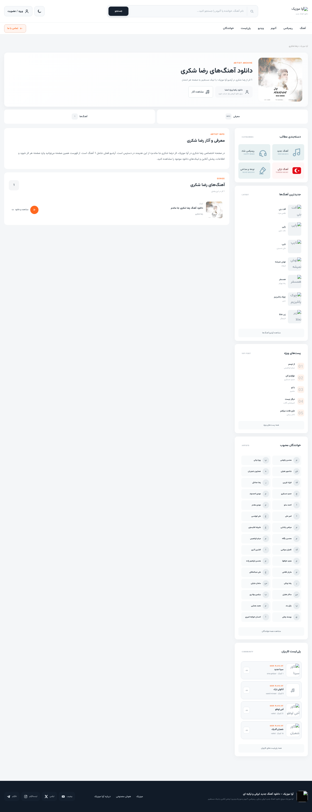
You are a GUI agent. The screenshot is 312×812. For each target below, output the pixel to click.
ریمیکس (288, 28)
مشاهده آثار (198, 92)
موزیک (139, 796)
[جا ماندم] (214, 210)
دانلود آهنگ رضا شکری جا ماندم (187, 208)
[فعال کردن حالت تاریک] (39, 11)
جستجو (118, 11)
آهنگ (303, 28)
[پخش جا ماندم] (34, 210)
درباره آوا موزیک (102, 796)
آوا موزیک (304, 46)
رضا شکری (199, 214)
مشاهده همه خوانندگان (271, 631)
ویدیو (261, 28)
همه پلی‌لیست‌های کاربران (271, 748)
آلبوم (273, 28)
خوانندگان (228, 28)
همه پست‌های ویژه (271, 425)
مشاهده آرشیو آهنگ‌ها (271, 332)
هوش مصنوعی (123, 796)
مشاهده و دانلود (21, 209)
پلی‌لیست (246, 28)
